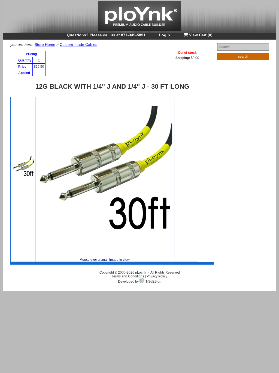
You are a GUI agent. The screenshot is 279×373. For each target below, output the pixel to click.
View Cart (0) (200, 35)
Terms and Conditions (128, 276)
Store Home (45, 44)
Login (164, 35)
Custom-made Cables (78, 44)
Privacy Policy (157, 276)
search (243, 56)
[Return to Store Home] (139, 32)
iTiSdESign (153, 281)
